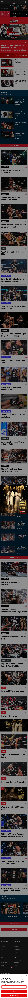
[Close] (26, 975)
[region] (14, 986)
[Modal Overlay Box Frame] (14, 499)
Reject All (14, 991)
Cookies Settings (14, 986)
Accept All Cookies (14, 995)
